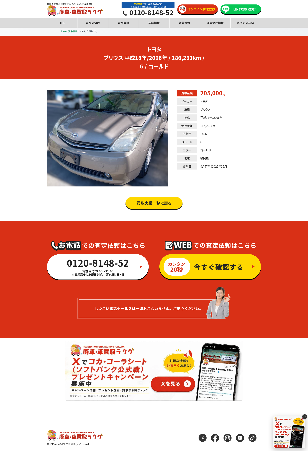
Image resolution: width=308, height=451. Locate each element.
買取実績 (123, 23)
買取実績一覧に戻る (154, 203)
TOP (62, 23)
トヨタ (204, 101)
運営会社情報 (215, 23)
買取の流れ (93, 23)
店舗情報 (154, 23)
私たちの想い (245, 23)
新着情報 (184, 23)
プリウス (205, 109)
